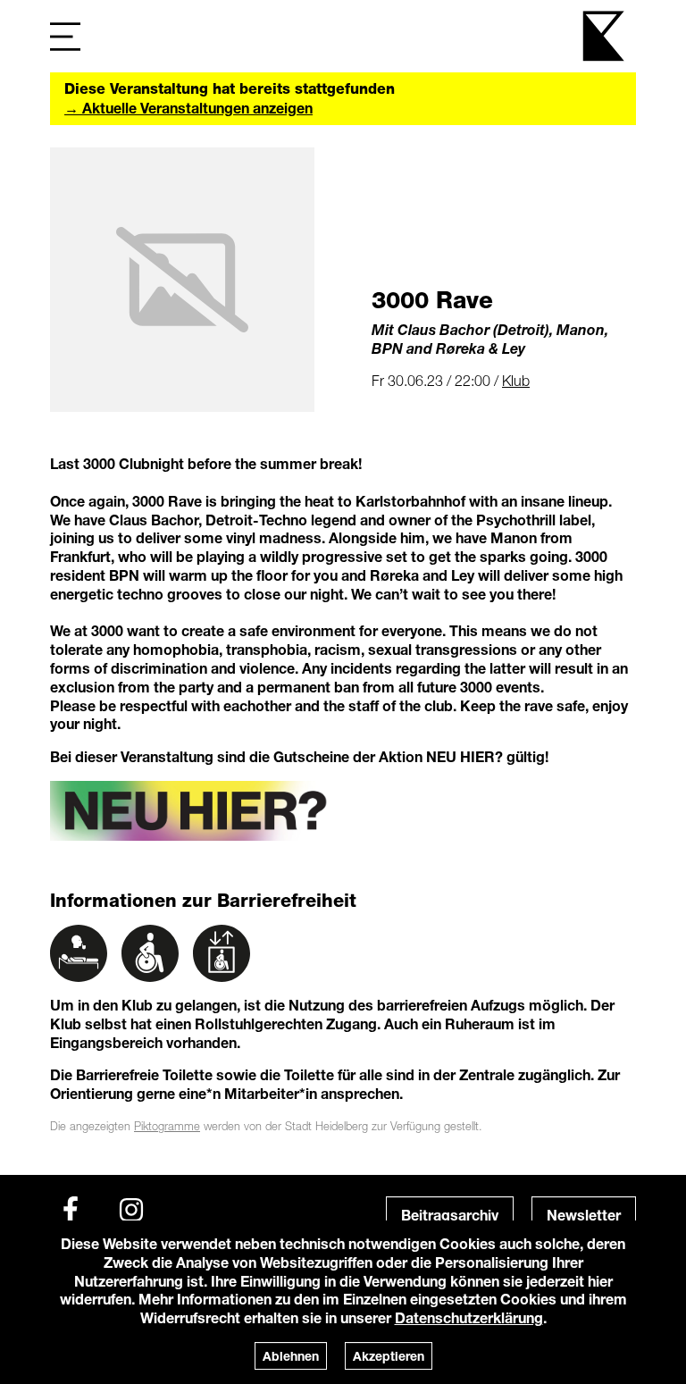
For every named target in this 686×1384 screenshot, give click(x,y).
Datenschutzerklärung (469, 1317)
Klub (516, 381)
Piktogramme (167, 1126)
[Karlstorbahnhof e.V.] (604, 36)
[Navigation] (65, 36)
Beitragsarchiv (449, 1214)
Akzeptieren (388, 1355)
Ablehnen (291, 1355)
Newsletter (584, 1214)
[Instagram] (131, 1209)
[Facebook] (70, 1209)
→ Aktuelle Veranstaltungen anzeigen (188, 107)
